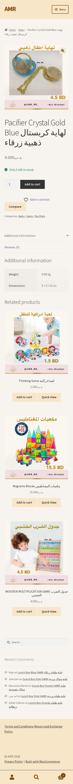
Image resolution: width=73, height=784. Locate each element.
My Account (12, 777)
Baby (22, 30)
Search (36, 777)
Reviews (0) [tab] (11, 247)
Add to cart (32, 184)
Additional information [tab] (19, 236)
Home (12, 30)
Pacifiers (39, 216)
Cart (56, 774)
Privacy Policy (13, 761)
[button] (63, 50)
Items (29, 216)
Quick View (49, 397)
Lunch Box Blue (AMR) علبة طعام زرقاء (40, 672)
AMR (10, 9)
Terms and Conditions (19, 726)
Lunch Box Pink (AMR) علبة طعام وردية (43, 696)
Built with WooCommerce (43, 761)
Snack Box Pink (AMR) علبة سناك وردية (45, 679)
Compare (15, 207)
